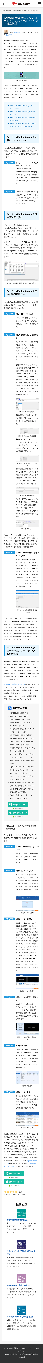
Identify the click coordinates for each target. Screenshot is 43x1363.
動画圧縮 (33, 1163)
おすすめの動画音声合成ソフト (19, 1220)
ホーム (6, 1348)
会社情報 (13, 1348)
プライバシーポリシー (26, 1348)
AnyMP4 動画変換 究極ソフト (14, 684)
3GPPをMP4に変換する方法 (18, 1285)
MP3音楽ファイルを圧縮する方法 (20, 1316)
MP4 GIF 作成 (9, 1166)
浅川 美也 (17, 32)
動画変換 (8, 11)
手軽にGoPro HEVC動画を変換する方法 (21, 1252)
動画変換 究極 (20, 708)
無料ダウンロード (19, 804)
